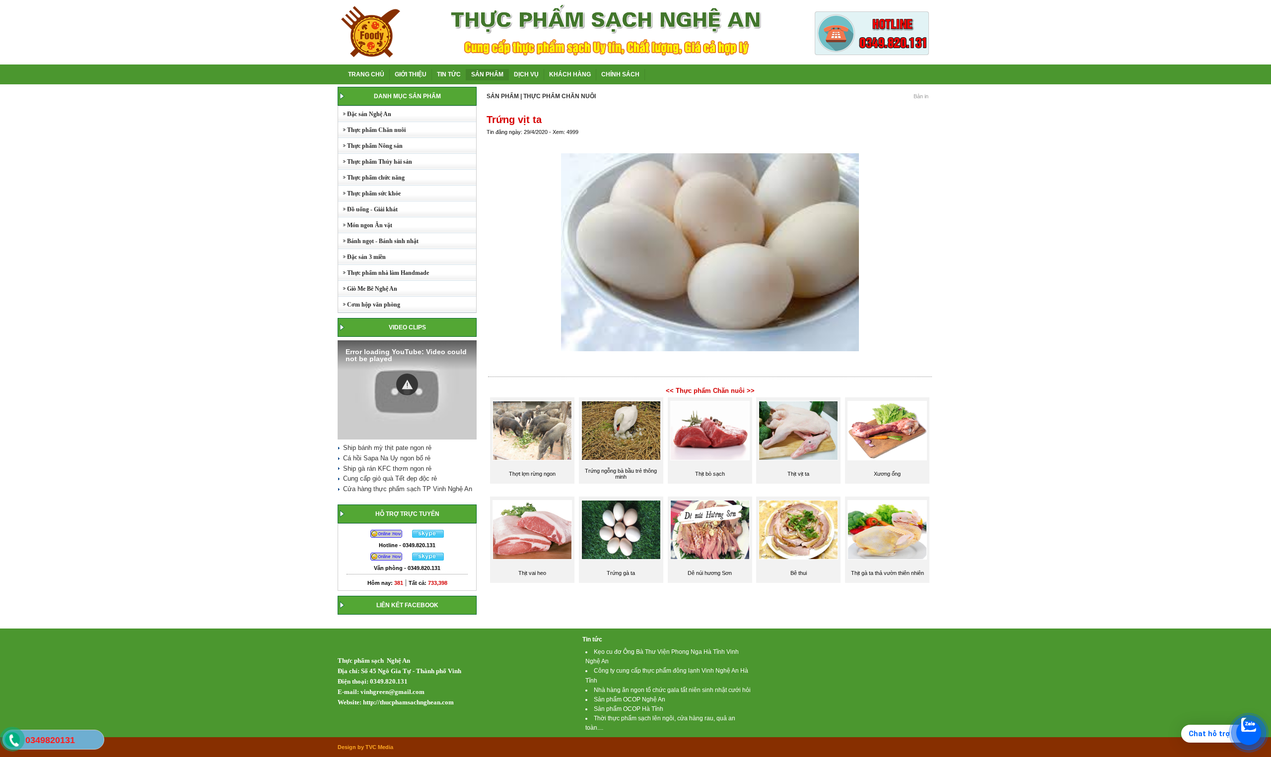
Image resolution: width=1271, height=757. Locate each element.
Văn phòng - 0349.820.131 (407, 568)
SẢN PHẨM (487, 74)
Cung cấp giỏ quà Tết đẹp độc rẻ (390, 478)
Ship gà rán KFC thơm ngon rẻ (387, 468)
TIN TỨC (449, 74)
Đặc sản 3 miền (362, 256)
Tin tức (592, 639)
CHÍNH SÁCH (620, 74)
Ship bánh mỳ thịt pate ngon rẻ (387, 447)
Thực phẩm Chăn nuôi (372, 129)
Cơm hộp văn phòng (369, 304)
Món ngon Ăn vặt (365, 225)
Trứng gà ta (621, 573)
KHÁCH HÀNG (570, 74)
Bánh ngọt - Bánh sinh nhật (378, 241)
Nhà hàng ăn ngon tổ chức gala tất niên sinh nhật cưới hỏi (672, 690)
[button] (407, 384)
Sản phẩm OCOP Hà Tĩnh (628, 708)
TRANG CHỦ (366, 74)
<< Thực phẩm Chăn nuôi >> (710, 390)
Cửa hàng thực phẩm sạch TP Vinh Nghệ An (407, 489)
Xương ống (887, 474)
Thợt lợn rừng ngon (532, 474)
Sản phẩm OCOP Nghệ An (629, 699)
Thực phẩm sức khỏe (369, 193)
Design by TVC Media (365, 747)
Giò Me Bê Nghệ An (367, 288)
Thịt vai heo (532, 573)
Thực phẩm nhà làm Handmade (383, 272)
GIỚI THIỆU (410, 74)
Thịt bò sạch (710, 474)
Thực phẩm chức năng (371, 177)
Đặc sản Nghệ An (364, 114)
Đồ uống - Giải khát (368, 209)
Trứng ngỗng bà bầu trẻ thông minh (621, 474)
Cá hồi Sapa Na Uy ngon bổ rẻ (386, 458)
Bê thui (798, 573)
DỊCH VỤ (526, 74)
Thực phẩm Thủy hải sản (375, 161)
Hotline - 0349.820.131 (407, 545)
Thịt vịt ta (798, 474)
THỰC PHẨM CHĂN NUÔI (559, 96)
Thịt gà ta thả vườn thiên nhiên (887, 573)
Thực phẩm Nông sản (370, 145)
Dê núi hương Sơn (710, 573)
